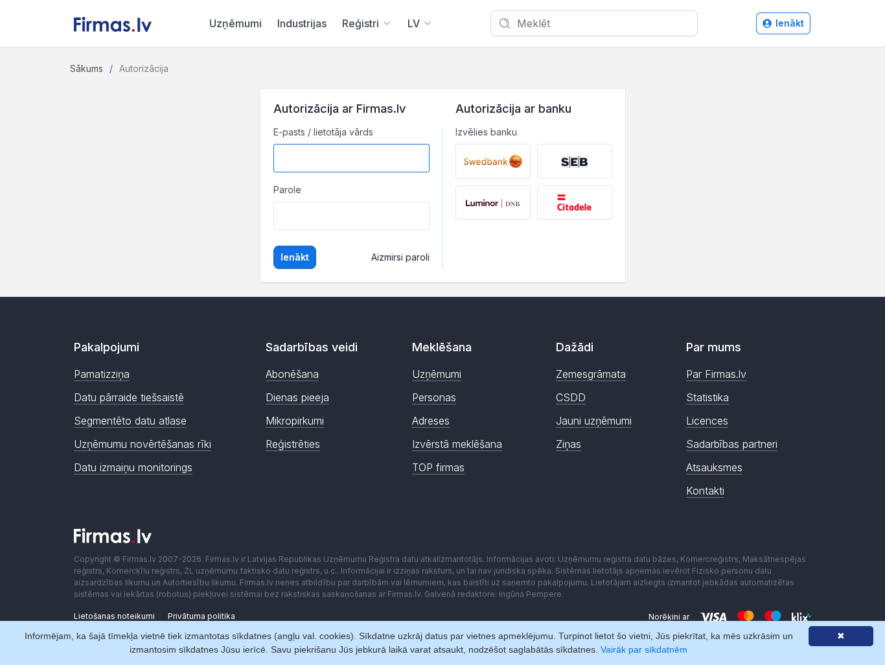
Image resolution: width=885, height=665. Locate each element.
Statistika (707, 397)
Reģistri (360, 23)
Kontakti (705, 490)
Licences (707, 420)
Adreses (431, 420)
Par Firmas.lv (716, 374)
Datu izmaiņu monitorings (133, 467)
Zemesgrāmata (591, 374)
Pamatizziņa (102, 374)
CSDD (571, 397)
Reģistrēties (293, 444)
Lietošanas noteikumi (114, 616)
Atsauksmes (714, 467)
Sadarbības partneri (731, 444)
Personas (434, 397)
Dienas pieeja (297, 397)
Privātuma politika (201, 616)
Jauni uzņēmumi (594, 420)
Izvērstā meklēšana (457, 444)
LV (414, 23)
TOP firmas (438, 467)
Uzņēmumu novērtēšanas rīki (142, 444)
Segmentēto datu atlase (130, 420)
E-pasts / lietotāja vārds (323, 131)
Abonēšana (292, 374)
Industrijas (302, 23)
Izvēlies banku (486, 131)
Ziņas (568, 444)
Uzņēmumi (235, 23)
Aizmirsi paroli (400, 256)
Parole (287, 189)
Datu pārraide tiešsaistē (129, 397)
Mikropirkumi (295, 420)
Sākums (86, 68)
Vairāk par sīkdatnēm (644, 649)
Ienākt (790, 23)
